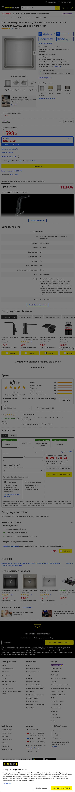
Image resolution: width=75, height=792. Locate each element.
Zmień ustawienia (41, 788)
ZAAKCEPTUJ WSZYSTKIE (62, 788)
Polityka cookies (7, 783)
